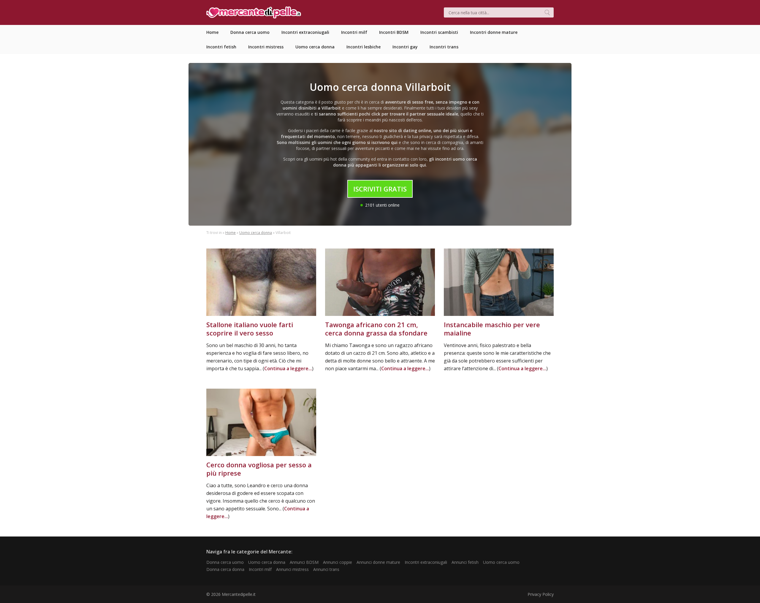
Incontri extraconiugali (426, 562)
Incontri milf (260, 569)
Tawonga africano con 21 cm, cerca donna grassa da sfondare (376, 328)
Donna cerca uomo (225, 562)
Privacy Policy (541, 594)
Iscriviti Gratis (380, 188)
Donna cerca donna (225, 569)
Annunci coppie (337, 562)
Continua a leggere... (288, 368)
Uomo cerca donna (255, 232)
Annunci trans (326, 569)
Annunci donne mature (378, 562)
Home (230, 232)
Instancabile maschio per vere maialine (492, 328)
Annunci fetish (465, 562)
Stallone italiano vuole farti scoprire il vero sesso (249, 328)
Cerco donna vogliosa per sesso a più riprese (259, 468)
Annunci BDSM (304, 562)
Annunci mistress (292, 569)
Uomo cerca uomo (501, 562)
